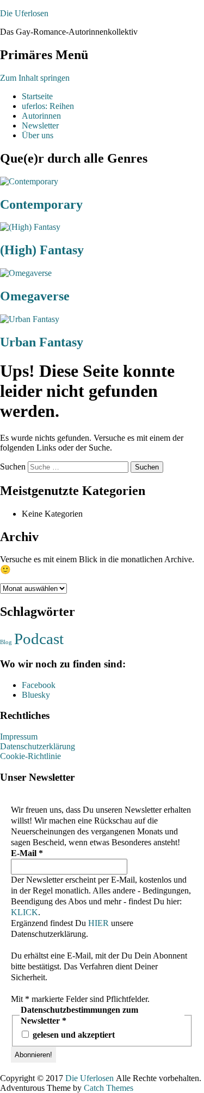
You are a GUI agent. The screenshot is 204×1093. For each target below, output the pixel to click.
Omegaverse (35, 296)
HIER (98, 923)
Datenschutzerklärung (37, 746)
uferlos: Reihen (48, 106)
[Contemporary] (29, 181)
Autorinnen (41, 115)
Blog (6, 642)
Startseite (37, 96)
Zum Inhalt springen (35, 77)
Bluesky (36, 694)
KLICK (24, 912)
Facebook (38, 685)
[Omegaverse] (26, 273)
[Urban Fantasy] (29, 319)
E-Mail (27, 853)
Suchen (13, 466)
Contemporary (41, 204)
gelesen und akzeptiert (72, 1034)
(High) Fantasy (42, 250)
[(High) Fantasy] (30, 227)
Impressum (19, 736)
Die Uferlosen (24, 13)
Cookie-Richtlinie (30, 756)
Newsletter (40, 125)
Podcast (39, 638)
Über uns (37, 135)
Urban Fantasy (41, 342)
